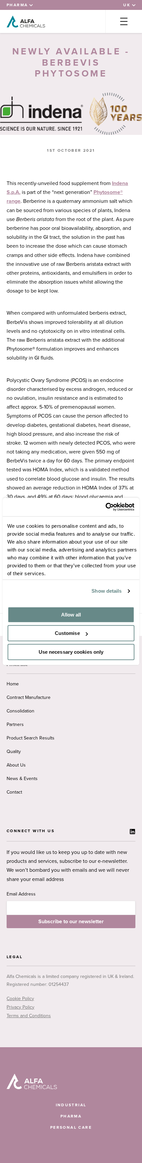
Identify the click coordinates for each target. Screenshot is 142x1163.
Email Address (21, 894)
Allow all (71, 614)
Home (13, 684)
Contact (14, 792)
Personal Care (71, 1127)
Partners (15, 724)
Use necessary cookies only (71, 652)
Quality (14, 751)
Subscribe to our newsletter (71, 921)
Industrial (71, 1105)
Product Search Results (30, 738)
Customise (67, 633)
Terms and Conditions (29, 1016)
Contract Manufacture (29, 697)
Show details (106, 591)
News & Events (22, 778)
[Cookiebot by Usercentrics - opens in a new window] (105, 507)
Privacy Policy (20, 1007)
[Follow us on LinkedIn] (132, 831)
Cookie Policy (20, 998)
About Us (16, 765)
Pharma (71, 1116)
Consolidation (20, 711)
